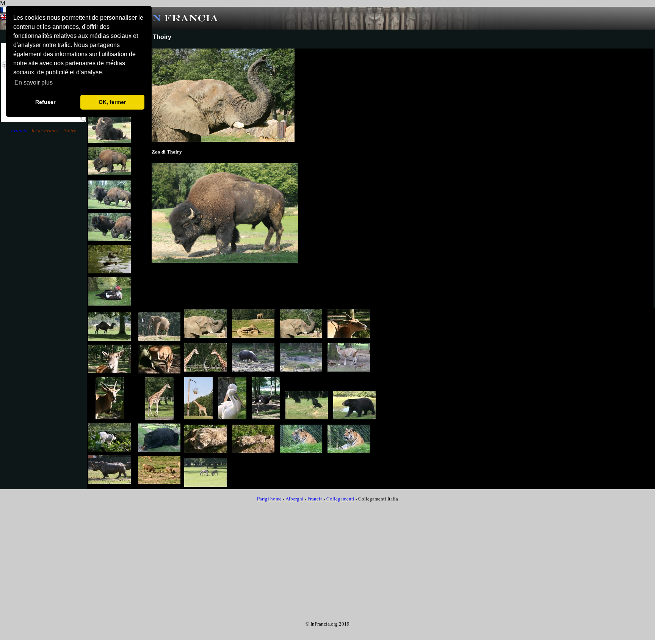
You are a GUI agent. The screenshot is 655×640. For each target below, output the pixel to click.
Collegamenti (340, 498)
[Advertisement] (43, 260)
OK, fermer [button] (112, 102)
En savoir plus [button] (33, 82)
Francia (19, 130)
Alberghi (294, 498)
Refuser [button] (45, 102)
